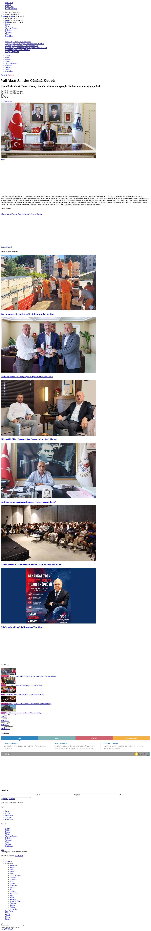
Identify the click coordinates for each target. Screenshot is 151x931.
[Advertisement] (67, 178)
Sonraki (9, 247)
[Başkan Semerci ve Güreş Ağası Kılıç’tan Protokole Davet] (48, 372)
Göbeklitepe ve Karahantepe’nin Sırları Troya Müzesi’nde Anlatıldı (31, 564)
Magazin (32, 48)
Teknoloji (8, 32)
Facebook (8, 42)
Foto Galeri (9, 3)
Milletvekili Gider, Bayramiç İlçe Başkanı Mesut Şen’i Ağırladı (29, 439)
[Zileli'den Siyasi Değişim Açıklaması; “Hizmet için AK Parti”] (48, 498)
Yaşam (7, 26)
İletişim (13, 52)
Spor (22, 48)
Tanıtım (19, 46)
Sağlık (26, 48)
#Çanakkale (26, 214)
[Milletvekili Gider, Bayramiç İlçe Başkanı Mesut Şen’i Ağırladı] (48, 435)
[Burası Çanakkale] (8, 16)
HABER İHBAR (7, 929)
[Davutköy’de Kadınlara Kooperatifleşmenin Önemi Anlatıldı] (8, 674)
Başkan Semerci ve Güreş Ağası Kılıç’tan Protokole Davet (27, 376)
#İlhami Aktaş (6, 214)
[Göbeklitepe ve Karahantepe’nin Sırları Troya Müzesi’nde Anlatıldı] (48, 560)
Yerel (7, 34)
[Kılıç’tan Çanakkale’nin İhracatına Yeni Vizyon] (48, 623)
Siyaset (14, 50)
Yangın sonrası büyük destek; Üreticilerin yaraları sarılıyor (27, 314)
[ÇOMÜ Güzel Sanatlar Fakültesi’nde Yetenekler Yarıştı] (8, 702)
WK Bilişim (19, 856)
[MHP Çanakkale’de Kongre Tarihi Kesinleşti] (8, 683)
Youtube (28, 42)
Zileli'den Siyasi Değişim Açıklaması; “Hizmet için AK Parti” (28, 502)
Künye (7, 52)
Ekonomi (8, 50)
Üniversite (26, 50)
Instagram (21, 42)
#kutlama (39, 214)
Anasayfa (4, 75)
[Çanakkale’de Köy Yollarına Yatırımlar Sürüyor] (8, 711)
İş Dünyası (26, 46)
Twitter (15, 42)
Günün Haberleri (11, 9)
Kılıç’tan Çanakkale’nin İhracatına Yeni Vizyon (22, 627)
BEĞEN (4, 717)
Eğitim (7, 22)
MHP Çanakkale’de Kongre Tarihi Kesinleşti (24, 685)
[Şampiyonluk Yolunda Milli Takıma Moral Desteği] (8, 692)
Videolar (8, 5)
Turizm (20, 50)
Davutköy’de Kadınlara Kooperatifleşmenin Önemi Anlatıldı (32, 676)
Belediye (8, 30)
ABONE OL (5, 729)
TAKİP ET (5, 721)
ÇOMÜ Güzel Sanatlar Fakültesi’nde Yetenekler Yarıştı (30, 704)
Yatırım (32, 46)
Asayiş (7, 20)
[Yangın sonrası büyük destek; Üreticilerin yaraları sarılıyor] (48, 310)
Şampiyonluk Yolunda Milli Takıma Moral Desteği (24, 694)
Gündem (8, 48)
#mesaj (33, 214)
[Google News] (6, 101)
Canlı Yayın (9, 7)
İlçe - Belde (15, 48)
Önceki (3, 247)
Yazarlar (8, 915)
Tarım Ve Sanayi (11, 28)
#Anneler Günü (16, 214)
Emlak (7, 24)
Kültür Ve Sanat (41, 48)
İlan (36, 46)
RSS (17, 52)
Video (7, 913)
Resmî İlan (9, 36)
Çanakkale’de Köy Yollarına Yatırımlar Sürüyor (23, 713)
